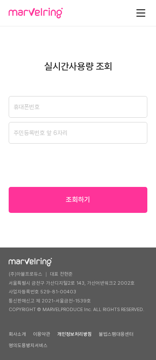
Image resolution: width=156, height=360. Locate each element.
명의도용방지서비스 (28, 345)
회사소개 (17, 334)
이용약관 (41, 334)
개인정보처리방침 (74, 334)
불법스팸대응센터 (116, 334)
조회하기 (78, 200)
